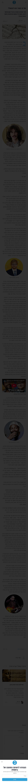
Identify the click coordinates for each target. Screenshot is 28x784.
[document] (14, 392)
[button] (2, 761)
